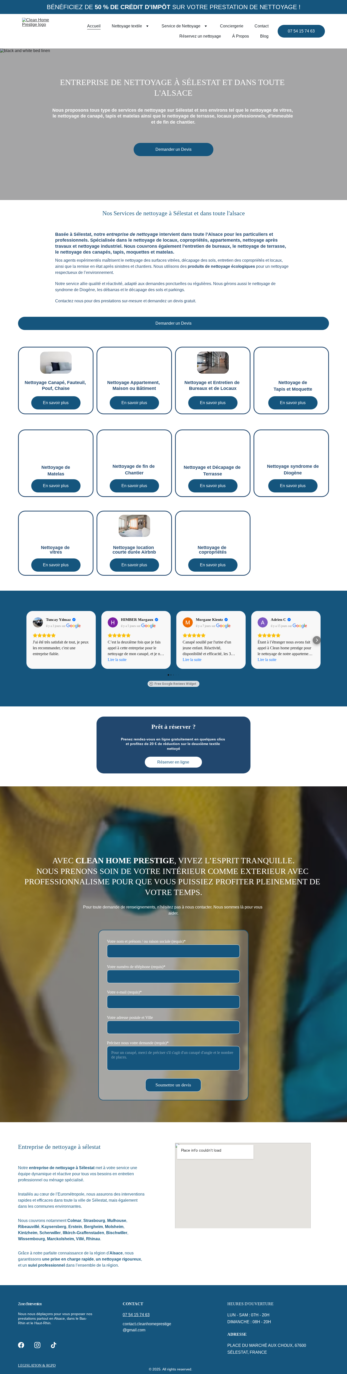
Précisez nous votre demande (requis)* (138, 1043)
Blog (264, 36)
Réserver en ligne (173, 762)
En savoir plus (56, 403)
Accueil (94, 26)
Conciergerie (231, 26)
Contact (262, 26)
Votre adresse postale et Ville (130, 1017)
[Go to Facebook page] (21, 1345)
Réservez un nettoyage (200, 36)
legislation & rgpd (37, 1365)
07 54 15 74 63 (301, 31)
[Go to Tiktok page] (54, 1345)
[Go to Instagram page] (37, 1345)
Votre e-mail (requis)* (124, 992)
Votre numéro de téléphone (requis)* (136, 967)
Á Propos (240, 36)
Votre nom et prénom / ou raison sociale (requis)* (146, 941)
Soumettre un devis (173, 1084)
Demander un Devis (173, 149)
